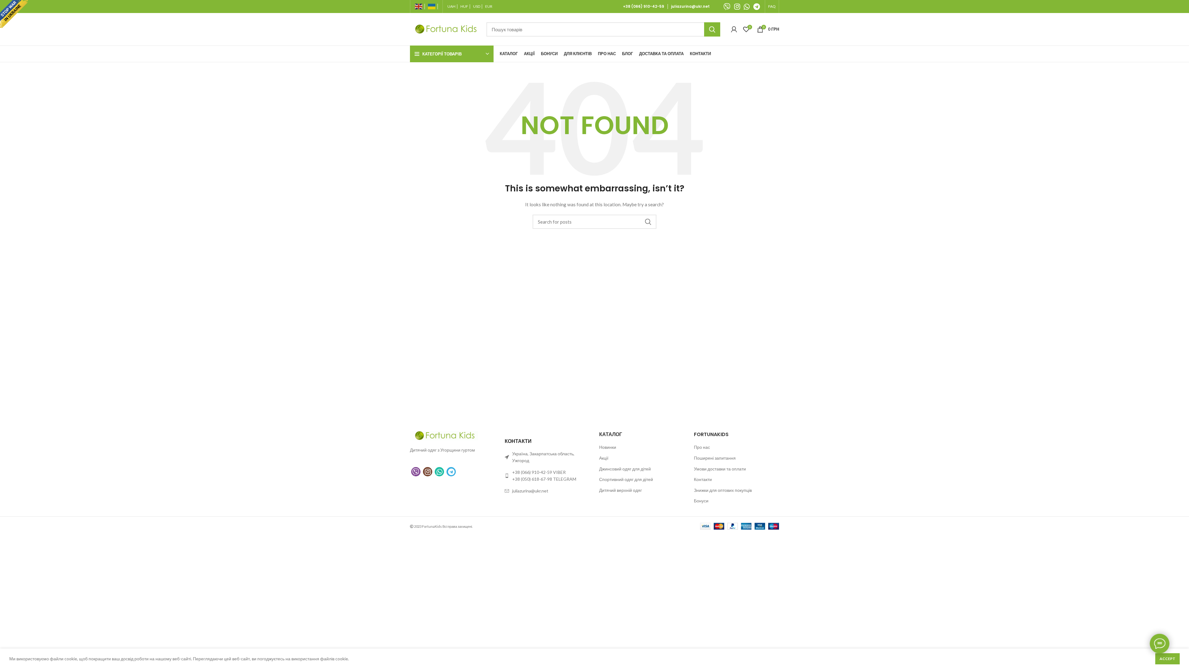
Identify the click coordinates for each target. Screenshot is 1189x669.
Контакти (703, 479)
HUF (464, 6)
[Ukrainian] (433, 6)
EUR (488, 6)
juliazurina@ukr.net (690, 6)
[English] (420, 6)
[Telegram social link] (756, 6)
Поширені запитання (715, 458)
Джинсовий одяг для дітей (625, 468)
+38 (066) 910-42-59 (644, 6)
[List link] (547, 476)
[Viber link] (727, 6)
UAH (451, 6)
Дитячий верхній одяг (620, 490)
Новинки (607, 447)
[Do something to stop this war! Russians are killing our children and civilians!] (14, 14)
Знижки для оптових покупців (723, 490)
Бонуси (701, 500)
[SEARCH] (712, 29)
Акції (603, 458)
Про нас (702, 447)
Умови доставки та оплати (720, 468)
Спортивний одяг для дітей (626, 479)
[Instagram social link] (737, 6)
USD (476, 6)
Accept (1167, 658)
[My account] (734, 29)
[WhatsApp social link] (746, 6)
